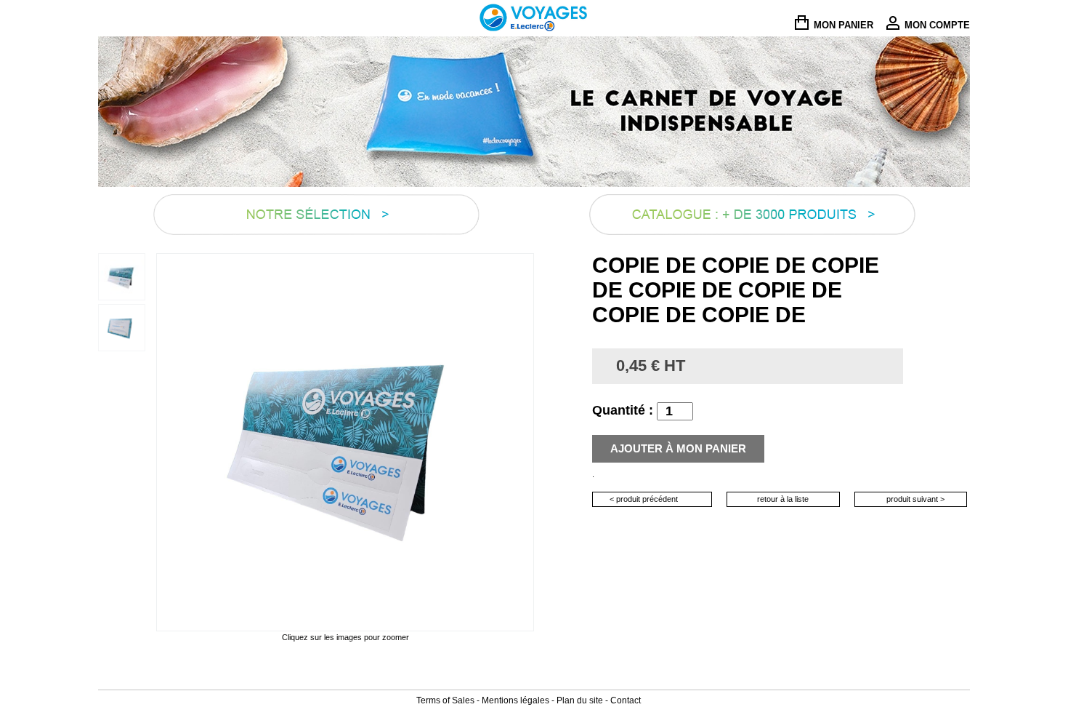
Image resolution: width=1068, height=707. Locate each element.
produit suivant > (915, 499)
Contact (625, 700)
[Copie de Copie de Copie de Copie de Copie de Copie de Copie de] (122, 275)
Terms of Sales (445, 700)
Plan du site (580, 700)
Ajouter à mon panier (678, 448)
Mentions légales (515, 700)
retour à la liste (783, 499)
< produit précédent (644, 499)
